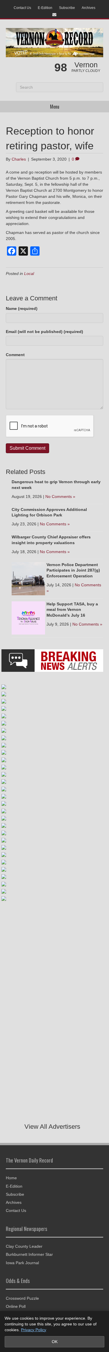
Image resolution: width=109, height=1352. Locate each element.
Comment (15, 354)
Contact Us (22, 8)
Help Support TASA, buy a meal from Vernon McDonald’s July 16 (72, 610)
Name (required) (21, 308)
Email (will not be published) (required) (44, 331)
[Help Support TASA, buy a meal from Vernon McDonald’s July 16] (28, 617)
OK (55, 1341)
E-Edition (45, 8)
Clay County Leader (24, 1246)
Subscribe (67, 8)
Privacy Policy (33, 1329)
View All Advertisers (52, 1126)
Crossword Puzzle (22, 1298)
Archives (88, 8)
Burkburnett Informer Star (29, 1254)
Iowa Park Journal (22, 1262)
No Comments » (60, 496)
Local (29, 273)
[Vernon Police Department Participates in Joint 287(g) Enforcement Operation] (28, 578)
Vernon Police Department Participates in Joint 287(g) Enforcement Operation (73, 570)
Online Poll (16, 1306)
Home (11, 1178)
